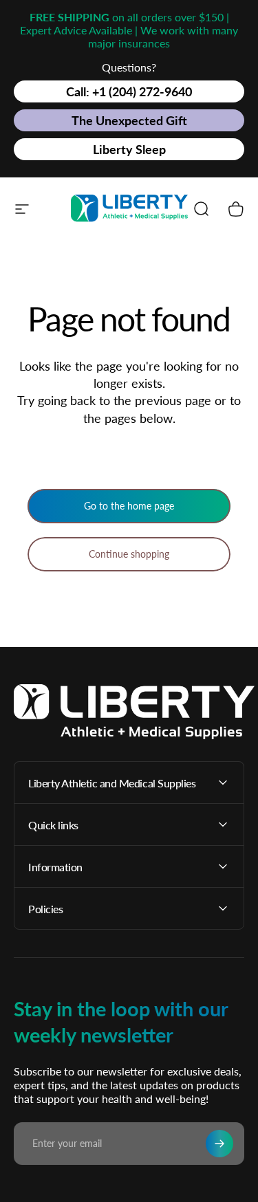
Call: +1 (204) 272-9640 (129, 91)
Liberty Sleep (129, 149)
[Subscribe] (219, 1143)
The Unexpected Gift (129, 120)
